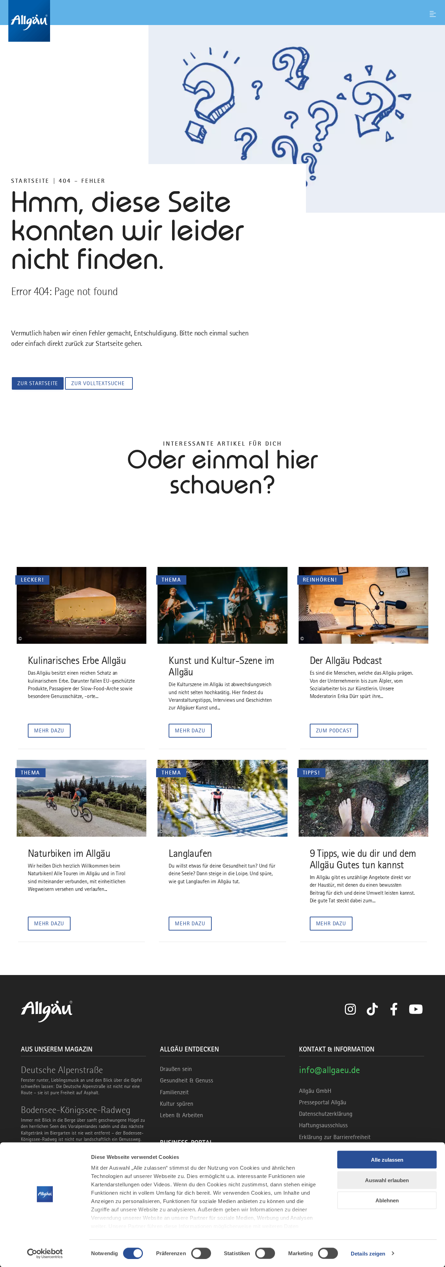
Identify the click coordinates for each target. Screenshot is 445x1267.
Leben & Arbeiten (181, 1115)
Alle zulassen (387, 1160)
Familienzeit (174, 1092)
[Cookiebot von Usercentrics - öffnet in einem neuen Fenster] (45, 1253)
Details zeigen (368, 1253)
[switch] (201, 1253)
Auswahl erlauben (387, 1180)
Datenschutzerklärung (326, 1113)
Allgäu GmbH (315, 1090)
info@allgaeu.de (329, 1069)
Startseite (30, 180)
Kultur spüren (176, 1103)
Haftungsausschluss (323, 1125)
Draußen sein (176, 1068)
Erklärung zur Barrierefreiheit (335, 1137)
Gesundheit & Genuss (186, 1080)
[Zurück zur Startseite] (222, 21)
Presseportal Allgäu (322, 1102)
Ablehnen (387, 1200)
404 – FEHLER (82, 180)
